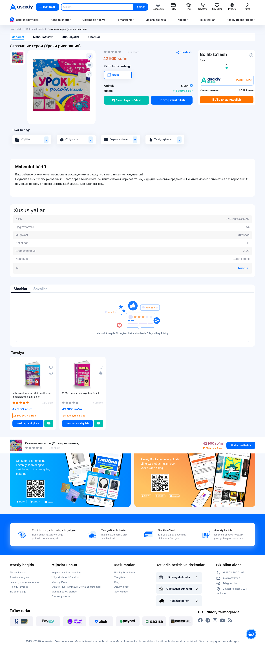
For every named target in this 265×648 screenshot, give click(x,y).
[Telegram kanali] (208, 620)
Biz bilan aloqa (18, 591)
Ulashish (185, 52)
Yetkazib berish (179, 600)
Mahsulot (18, 37)
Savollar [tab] (40, 289)
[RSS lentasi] (230, 620)
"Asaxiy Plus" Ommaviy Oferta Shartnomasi (76, 586)
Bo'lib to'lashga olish (226, 99)
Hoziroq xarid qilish (171, 100)
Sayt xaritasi (121, 591)
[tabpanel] (132, 319)
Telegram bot (230, 583)
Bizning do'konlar (179, 577)
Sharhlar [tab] (21, 289)
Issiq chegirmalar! (27, 19)
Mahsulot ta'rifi (43, 37)
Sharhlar (94, 37)
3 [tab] (226, 63)
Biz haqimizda (18, 572)
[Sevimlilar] (89, 56)
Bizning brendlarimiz (125, 572)
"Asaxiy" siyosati (19, 586)
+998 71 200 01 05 (233, 572)
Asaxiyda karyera (19, 577)
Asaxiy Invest (121, 586)
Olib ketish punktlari (179, 588)
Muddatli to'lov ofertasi (64, 591)
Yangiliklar (120, 577)
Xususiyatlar (70, 37)
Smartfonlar (126, 19)
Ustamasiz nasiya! (94, 19)
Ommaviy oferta (61, 596)
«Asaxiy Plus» (59, 582)
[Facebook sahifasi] (200, 620)
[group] (61, 85)
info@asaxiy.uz (231, 577)
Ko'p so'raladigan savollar (66, 572)
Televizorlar (207, 19)
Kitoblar (183, 19)
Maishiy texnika (155, 19)
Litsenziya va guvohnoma (24, 582)
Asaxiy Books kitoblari (241, 19)
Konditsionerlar (61, 19)
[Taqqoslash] (89, 65)
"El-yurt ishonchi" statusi (65, 577)
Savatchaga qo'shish (129, 100)
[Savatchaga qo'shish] (48, 423)
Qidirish (140, 6)
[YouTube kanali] (222, 620)
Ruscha (243, 268)
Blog (116, 582)
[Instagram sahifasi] (215, 620)
